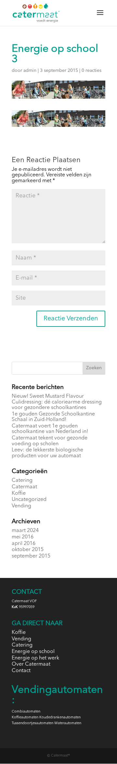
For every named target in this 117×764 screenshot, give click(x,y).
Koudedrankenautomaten (60, 717)
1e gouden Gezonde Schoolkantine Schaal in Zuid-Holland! (53, 417)
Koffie (19, 493)
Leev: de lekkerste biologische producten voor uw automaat (47, 453)
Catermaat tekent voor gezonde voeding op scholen (49, 441)
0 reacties (91, 70)
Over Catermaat (31, 664)
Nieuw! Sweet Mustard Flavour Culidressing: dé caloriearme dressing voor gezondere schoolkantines (57, 402)
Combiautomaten (26, 712)
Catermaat (24, 487)
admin (29, 70)
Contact (21, 670)
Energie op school (33, 651)
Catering (22, 480)
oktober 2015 (28, 549)
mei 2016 (22, 537)
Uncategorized (29, 499)
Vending (21, 506)
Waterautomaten (67, 723)
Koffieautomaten (25, 717)
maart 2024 (25, 530)
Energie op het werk (35, 658)
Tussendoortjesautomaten (32, 723)
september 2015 (31, 556)
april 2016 (23, 543)
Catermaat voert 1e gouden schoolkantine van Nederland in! (50, 429)
